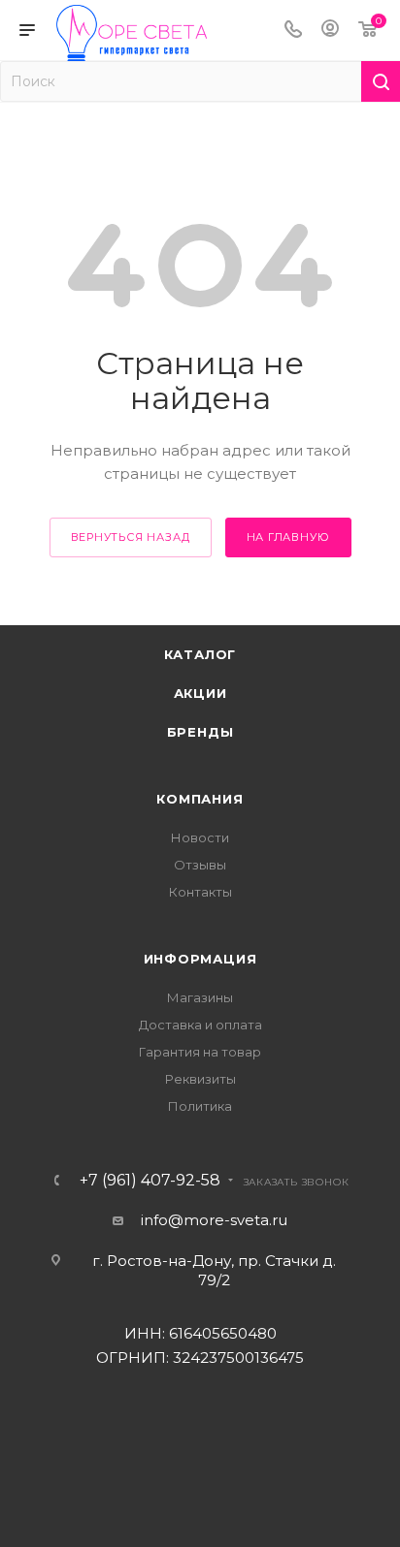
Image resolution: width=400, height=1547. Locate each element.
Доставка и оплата (200, 1024)
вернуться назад (130, 537)
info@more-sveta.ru (214, 1220)
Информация (200, 958)
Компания (199, 798)
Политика (200, 1106)
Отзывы (200, 864)
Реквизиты (200, 1079)
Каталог (200, 654)
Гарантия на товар (200, 1051)
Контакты (200, 892)
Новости (200, 837)
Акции (200, 693)
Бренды (200, 732)
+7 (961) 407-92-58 (150, 1180)
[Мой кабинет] (330, 30)
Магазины (200, 997)
